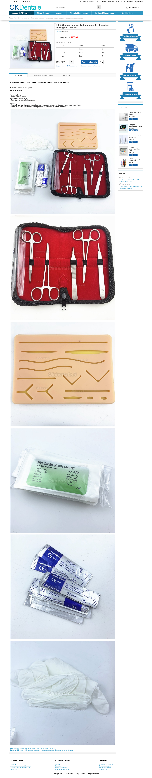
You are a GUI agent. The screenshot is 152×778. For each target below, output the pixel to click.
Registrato (26, 1)
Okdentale (64, 32)
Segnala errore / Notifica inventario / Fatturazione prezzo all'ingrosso (78, 66)
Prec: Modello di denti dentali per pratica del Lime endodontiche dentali (33, 748)
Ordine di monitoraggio (62, 769)
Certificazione (127, 13)
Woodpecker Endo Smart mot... (135, 136)
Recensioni (66, 75)
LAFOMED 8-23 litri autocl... (135, 113)
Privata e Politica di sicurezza (20, 767)
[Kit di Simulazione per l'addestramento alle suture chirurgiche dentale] (32, 45)
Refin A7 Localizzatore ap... (135, 125)
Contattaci (58, 764)
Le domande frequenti (106, 764)
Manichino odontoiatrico (21, 18)
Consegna (58, 766)
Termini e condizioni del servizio (20, 766)
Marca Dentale (43, 13)
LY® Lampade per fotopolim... (135, 159)
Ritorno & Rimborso (61, 767)
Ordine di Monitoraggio (104, 13)
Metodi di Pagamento (79, 13)
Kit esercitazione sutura (37, 18)
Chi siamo (13, 764)
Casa (11, 18)
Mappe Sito (14, 769)
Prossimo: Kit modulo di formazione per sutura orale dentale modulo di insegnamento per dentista (41, 750)
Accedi (15, 1)
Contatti (59, 13)
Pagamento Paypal (105, 766)
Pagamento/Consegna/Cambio (43, 75)
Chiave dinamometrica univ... (134, 149)
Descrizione (18, 75)
